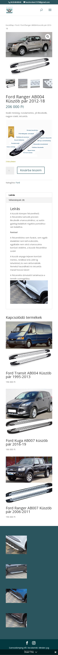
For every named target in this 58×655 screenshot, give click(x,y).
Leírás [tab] (12, 195)
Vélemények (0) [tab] (16, 200)
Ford (17, 25)
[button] (47, 36)
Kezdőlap (10, 25)
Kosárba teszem (31, 170)
